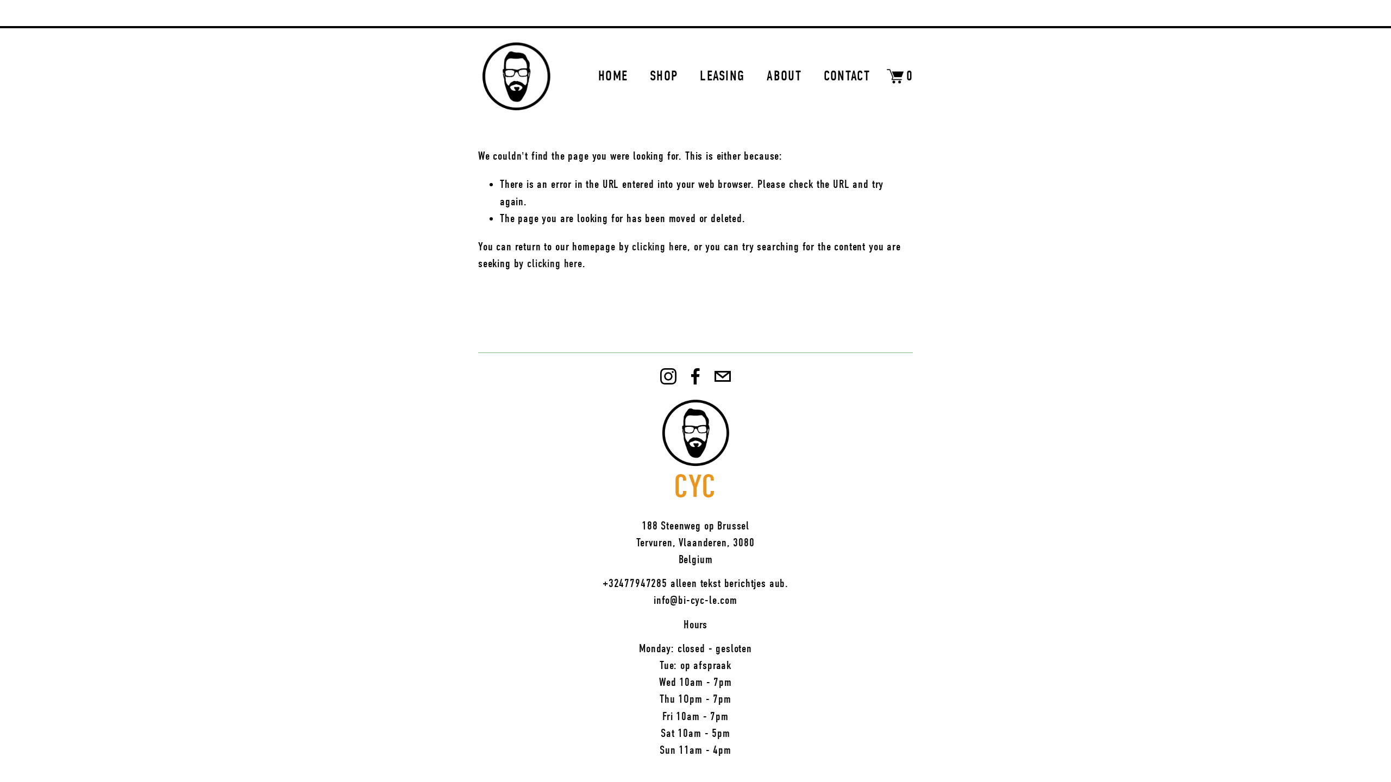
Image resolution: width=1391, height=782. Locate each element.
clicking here (659, 246)
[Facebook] (695, 376)
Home (613, 76)
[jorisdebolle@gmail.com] (722, 376)
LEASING (722, 76)
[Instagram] (668, 376)
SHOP (664, 76)
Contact (847, 76)
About (784, 76)
